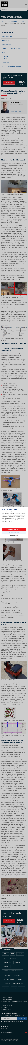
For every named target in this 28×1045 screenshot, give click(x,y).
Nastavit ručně (14, 535)
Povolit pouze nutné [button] (14, 532)
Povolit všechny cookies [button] (14, 529)
